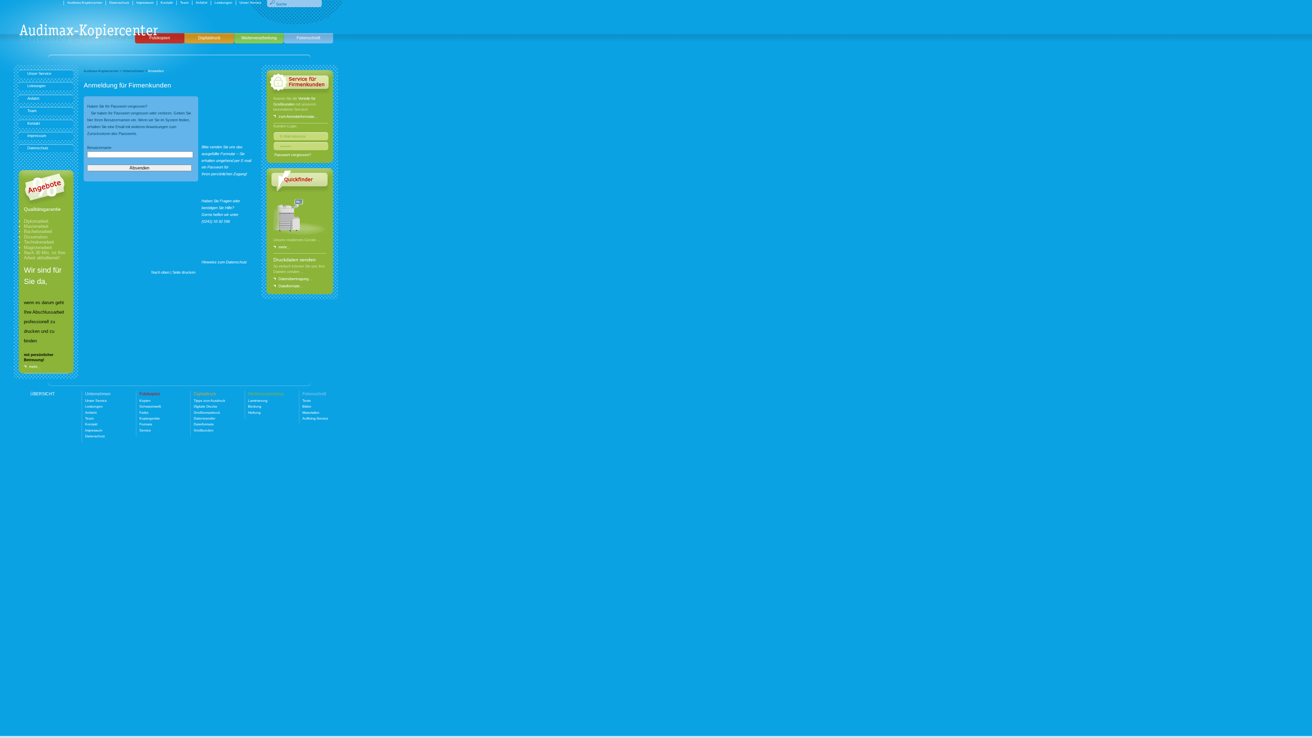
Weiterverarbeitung (259, 38)
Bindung (254, 406)
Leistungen (223, 2)
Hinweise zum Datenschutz (224, 262)
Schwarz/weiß (150, 406)
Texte (306, 400)
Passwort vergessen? (292, 155)
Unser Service (250, 2)
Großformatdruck (207, 412)
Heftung (254, 412)
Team (184, 2)
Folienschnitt (308, 38)
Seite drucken (184, 272)
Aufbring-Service (315, 418)
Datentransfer (204, 418)
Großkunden (204, 430)
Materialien (310, 412)
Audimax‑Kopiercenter (84, 2)
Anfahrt (201, 2)
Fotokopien (159, 38)
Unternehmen (133, 71)
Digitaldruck (209, 38)
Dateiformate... (290, 286)
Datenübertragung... (295, 279)
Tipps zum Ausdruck (209, 400)
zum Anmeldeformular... (297, 116)
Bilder (306, 406)
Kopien (145, 400)
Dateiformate (204, 424)
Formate (145, 424)
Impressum (144, 2)
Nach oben (160, 272)
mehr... (284, 247)
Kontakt (167, 2)
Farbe (144, 412)
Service (145, 430)
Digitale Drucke (205, 406)
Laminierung (258, 400)
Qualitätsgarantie (42, 209)
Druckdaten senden (294, 259)
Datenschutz (119, 2)
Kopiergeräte (149, 418)
